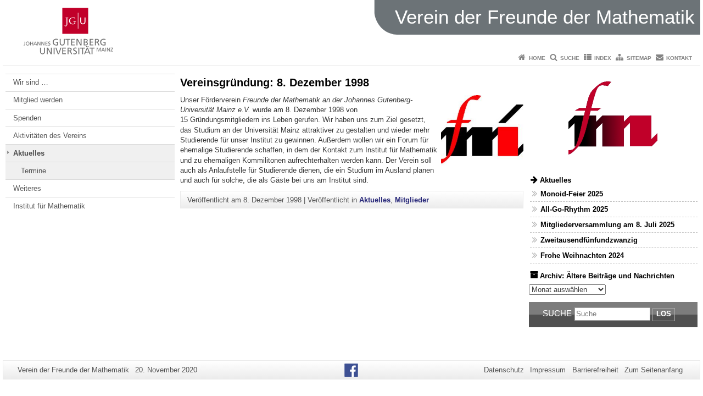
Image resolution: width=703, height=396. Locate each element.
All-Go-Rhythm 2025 (574, 209)
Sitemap (639, 58)
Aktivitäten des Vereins (50, 135)
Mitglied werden (38, 100)
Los (663, 314)
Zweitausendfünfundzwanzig (589, 240)
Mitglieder (412, 200)
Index (602, 58)
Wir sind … (30, 82)
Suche (569, 58)
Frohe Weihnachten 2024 (582, 255)
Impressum (548, 370)
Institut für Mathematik (49, 206)
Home (537, 58)
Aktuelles (28, 153)
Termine (33, 171)
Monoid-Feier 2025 (571, 194)
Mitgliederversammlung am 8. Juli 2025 (607, 225)
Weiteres (27, 188)
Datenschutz (504, 370)
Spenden (27, 118)
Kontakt (679, 58)
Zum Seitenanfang (653, 370)
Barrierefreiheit (595, 370)
